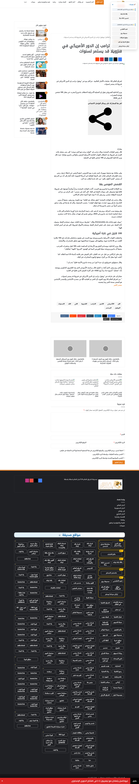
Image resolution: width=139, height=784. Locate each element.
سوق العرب (62, 553)
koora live (21, 582)
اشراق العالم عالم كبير (77, 569)
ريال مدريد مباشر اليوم (34, 544)
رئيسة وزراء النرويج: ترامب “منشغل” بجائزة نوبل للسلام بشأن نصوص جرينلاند (65, 394)
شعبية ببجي (89, 733)
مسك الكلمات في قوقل (118, 603)
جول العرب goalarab (62, 741)
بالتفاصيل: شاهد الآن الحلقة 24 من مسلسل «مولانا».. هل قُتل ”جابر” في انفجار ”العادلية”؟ (26, 104)
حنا (90, 760)
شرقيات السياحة (105, 689)
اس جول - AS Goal (21, 608)
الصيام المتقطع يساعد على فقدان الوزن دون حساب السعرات (27, 64)
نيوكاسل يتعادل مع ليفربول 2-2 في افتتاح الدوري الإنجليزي (99, 781)
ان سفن (117, 609)
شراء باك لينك (90, 544)
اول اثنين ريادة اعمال (118, 544)
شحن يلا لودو (89, 723)
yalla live (27, 559)
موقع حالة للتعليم (89, 606)
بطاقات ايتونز (77, 733)
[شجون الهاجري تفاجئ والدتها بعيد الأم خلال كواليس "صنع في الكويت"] (41, 121)
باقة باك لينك (117, 562)
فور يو (77, 707)
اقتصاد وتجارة (62, 2)
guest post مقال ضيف (49, 545)
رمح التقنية (118, 671)
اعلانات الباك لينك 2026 (77, 576)
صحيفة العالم (77, 612)
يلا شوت (62, 596)
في (76, 304)
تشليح (62, 700)
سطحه (49, 672)
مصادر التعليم (77, 588)
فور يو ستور (77, 675)
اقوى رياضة (90, 583)
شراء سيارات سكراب (49, 701)
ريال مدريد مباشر (61, 610)
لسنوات (61, 304)
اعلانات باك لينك (62, 581)
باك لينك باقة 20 (49, 554)
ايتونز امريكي (77, 638)
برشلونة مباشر (49, 602)
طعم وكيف (118, 677)
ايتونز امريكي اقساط (77, 700)
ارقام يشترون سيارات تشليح (61, 719)
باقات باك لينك (77, 552)
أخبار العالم (99, 2)
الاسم (122, 434)
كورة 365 (62, 734)
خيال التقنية (118, 617)
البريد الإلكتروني (119, 442)
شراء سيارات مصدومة (49, 718)
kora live (21, 618)
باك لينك (49, 580)
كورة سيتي (49, 735)
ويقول (117, 308)
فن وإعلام (80, 2)
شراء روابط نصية (90, 552)
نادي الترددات (117, 659)
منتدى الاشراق (89, 576)
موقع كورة (27, 659)
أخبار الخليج (72, 2)
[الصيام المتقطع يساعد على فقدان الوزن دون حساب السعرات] (41, 65)
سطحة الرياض (61, 672)
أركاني (118, 682)
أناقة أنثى (105, 640)
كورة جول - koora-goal (34, 576)
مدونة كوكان (105, 630)
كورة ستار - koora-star (21, 568)
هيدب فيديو (105, 666)
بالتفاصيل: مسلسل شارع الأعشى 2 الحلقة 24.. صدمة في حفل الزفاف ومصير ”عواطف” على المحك (26, 75)
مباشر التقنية (105, 682)
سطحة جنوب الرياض (61, 694)
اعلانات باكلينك (55, 588)
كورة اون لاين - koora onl (33, 601)
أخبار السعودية (90, 2)
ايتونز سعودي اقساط (89, 646)
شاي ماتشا (90, 766)
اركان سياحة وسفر (111, 594)
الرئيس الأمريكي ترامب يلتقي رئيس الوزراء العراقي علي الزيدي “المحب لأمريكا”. (111, 394)
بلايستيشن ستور (90, 739)
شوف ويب (105, 617)
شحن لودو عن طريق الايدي (77, 725)
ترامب (93, 304)
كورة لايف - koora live (34, 690)
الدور (101, 304)
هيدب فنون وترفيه (90, 613)
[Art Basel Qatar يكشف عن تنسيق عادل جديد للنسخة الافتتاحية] (41, 33)
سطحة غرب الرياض (49, 687)
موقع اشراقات (118, 588)
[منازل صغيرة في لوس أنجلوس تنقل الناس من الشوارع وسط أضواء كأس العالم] (87, 385)
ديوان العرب (62, 575)
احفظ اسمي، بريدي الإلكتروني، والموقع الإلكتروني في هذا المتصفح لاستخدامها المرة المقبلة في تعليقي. (91, 450)
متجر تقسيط (77, 660)
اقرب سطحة (49, 693)
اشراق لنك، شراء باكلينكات (90, 561)
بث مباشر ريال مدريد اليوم (49, 742)
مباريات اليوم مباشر (61, 602)
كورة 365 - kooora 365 (34, 608)
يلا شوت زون (33, 720)
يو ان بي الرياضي (77, 599)
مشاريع (49, 575)
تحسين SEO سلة (105, 564)
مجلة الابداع (105, 653)
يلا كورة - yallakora (21, 601)
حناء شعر (77, 753)
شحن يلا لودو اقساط (77, 646)
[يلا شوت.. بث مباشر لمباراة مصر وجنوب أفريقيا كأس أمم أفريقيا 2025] (41, 95)
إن (118, 304)
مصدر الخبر (118, 285)
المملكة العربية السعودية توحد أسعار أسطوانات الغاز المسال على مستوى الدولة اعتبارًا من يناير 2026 (25, 86)
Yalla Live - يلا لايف (21, 594)
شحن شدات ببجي (90, 715)
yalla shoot (49, 596)
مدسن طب (77, 583)
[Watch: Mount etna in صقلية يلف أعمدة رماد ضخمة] (41, 131)
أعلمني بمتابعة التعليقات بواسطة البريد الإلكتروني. (107, 454)
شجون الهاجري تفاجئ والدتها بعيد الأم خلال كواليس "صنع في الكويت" (27, 121)
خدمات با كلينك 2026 (62, 569)
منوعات (33, 2)
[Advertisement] (69, 14)
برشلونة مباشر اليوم (21, 545)
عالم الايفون (118, 630)
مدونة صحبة (117, 688)
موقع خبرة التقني (118, 641)
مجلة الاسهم (118, 622)
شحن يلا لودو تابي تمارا (77, 693)
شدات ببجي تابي (77, 632)
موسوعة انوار (117, 695)
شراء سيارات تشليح (61, 709)
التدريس (90, 568)
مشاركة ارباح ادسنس (105, 545)
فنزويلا (83, 304)
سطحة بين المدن (62, 679)
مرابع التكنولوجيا (105, 610)
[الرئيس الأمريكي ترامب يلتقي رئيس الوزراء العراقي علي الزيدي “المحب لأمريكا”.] (111, 385)
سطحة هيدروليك (49, 679)
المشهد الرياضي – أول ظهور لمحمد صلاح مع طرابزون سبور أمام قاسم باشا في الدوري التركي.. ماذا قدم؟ (33, 56)
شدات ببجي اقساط (90, 624)
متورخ (118, 648)
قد (69, 304)
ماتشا (77, 760)
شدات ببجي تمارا (77, 624)
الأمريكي (110, 304)
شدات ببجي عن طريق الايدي (77, 684)
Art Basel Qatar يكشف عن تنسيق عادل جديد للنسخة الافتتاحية (26, 33)
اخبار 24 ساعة (77, 606)
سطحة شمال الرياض (61, 687)
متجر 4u (90, 682)
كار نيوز (105, 635)
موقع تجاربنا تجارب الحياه (49, 569)
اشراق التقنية (105, 603)
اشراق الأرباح (105, 695)
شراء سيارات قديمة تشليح (55, 727)
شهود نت (105, 677)
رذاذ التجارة (105, 671)
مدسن (105, 648)
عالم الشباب (112, 554)
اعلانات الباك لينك (77, 560)
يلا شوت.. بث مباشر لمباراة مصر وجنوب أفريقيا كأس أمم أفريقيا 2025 (25, 95)
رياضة (54, 2)
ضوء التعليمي (117, 581)
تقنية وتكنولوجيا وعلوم (44, 2)
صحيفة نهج (118, 635)
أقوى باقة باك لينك (49, 561)
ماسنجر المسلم (111, 573)
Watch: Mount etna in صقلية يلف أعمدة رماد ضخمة (27, 130)
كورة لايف (33, 624)
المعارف (118, 666)
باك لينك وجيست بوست (90, 590)
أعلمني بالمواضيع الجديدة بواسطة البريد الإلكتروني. (107, 458)
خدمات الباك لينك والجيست (61, 545)
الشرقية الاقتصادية (105, 623)
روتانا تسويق (117, 653)
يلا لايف (55, 750)
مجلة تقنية (90, 598)
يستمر (108, 308)
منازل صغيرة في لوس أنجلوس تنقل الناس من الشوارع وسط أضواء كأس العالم (88, 394)
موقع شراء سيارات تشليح (49, 710)
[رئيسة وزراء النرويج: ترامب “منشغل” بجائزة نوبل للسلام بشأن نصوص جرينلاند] (64, 385)
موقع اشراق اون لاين (105, 588)
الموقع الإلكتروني (81, 442)
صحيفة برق (105, 581)
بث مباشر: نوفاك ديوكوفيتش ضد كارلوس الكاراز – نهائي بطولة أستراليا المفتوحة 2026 (26, 42)
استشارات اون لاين (105, 660)
